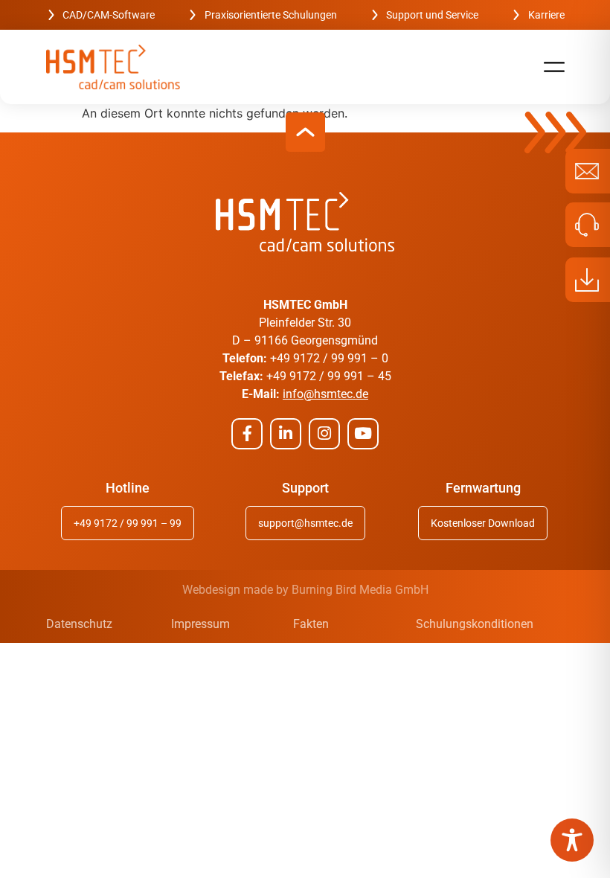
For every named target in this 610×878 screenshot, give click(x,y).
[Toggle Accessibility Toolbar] (572, 840)
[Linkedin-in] (285, 433)
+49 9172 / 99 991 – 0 (329, 358)
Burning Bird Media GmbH (360, 590)
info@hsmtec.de (325, 394)
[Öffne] (554, 67)
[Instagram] (324, 433)
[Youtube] (363, 433)
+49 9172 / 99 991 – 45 (328, 376)
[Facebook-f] (247, 433)
